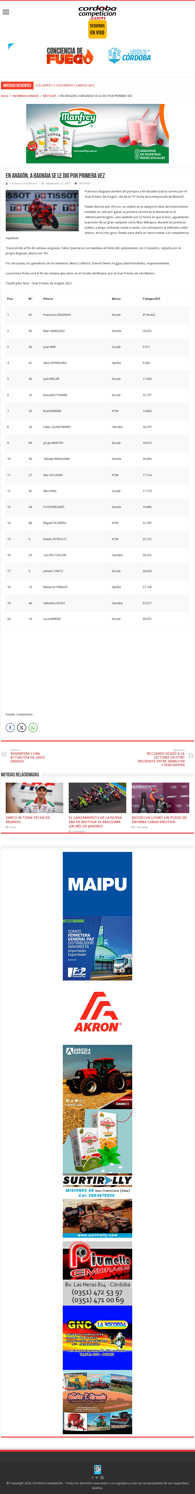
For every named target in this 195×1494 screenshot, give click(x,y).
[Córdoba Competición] (97, 11)
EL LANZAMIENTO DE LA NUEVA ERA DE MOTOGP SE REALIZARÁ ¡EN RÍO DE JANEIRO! (95, 821)
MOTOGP (49, 96)
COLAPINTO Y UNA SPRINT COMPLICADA (64, 85)
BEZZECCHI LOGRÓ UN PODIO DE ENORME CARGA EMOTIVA (159, 819)
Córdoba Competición (23, 183)
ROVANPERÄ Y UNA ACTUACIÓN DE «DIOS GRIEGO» (27, 756)
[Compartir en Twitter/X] (21, 727)
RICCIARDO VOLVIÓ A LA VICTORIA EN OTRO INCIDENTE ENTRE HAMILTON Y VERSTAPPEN (161, 758)
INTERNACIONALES (26, 96)
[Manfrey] (97, 133)
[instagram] (102, 1477)
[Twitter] (97, 1477)
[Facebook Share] (10, 727)
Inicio (5, 96)
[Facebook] (92, 1477)
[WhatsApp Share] (33, 727)
